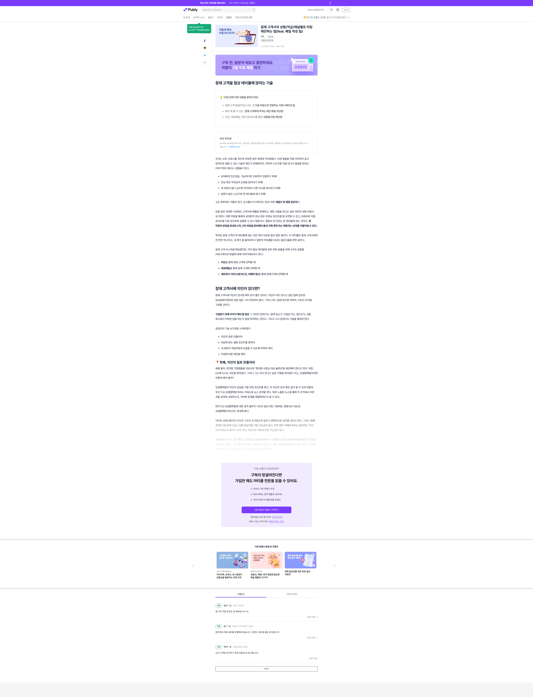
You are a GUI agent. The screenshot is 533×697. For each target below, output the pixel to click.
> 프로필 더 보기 (233, 147)
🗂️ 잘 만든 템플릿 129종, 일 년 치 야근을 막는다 (324, 17)
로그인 (346, 10)
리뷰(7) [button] (241, 594)
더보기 (266, 669)
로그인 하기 (277, 517)
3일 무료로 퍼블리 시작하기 (266, 510)
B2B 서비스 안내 (276, 521)
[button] (199, 28)
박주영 (270, 36)
